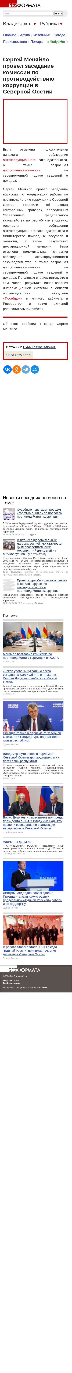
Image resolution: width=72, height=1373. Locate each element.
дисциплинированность (21, 170)
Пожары (36, 42)
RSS (45, 987)
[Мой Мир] (35, 369)
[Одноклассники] (16, 369)
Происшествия (15, 42)
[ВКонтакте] (7, 369)
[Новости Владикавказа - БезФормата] (21, 4)
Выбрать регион (11, 983)
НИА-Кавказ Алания (39, 347)
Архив (25, 35)
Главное (10, 35)
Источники (41, 35)
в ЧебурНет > (58, 42)
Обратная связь (11, 980)
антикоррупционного (19, 160)
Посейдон (13, 298)
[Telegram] (25, 369)
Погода (59, 35)
